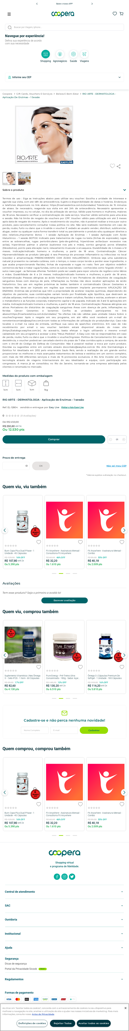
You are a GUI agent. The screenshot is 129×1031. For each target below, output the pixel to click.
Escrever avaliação (65, 600)
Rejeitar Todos (63, 1023)
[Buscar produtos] (9, 27)
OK (41, 465)
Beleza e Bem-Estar (67, 93)
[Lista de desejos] (114, 15)
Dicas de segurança (16, 963)
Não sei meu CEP (116, 466)
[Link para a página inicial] (8, 94)
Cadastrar (94, 730)
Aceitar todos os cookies (94, 1023)
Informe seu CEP (21, 77)
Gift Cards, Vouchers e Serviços (34, 93)
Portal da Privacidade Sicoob (25, 968)
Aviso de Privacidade (43, 1014)
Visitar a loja (72, 407)
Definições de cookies (32, 1023)
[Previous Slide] (37, 4)
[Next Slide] (92, 4)
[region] (64, 1017)
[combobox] (64, 27)
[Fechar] (125, 1008)
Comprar (54, 439)
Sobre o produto (13, 189)
